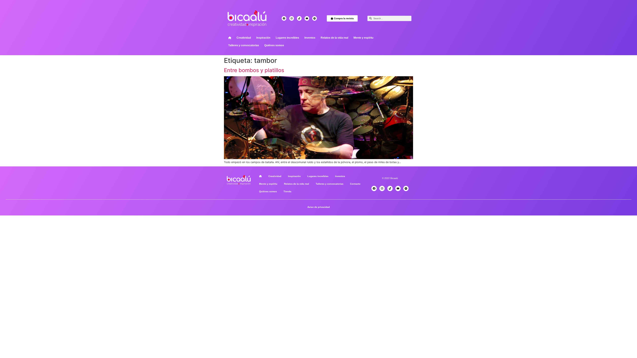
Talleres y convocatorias (243, 45)
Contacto (355, 183)
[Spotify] (314, 18)
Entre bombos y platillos (254, 70)
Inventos (309, 37)
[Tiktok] (299, 18)
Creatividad (244, 37)
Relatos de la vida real (334, 37)
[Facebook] (284, 18)
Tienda (287, 191)
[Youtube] (307, 18)
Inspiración (263, 37)
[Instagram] (291, 18)
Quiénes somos (274, 45)
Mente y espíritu (363, 37)
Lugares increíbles (287, 37)
